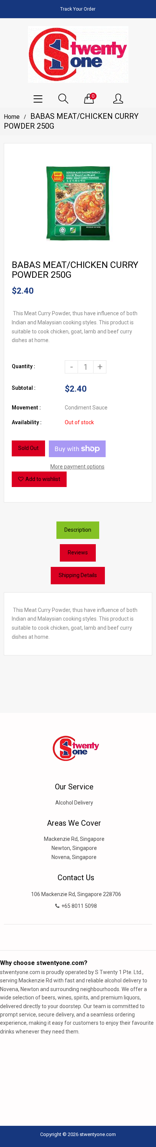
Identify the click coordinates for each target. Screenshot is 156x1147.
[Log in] (118, 99)
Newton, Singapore (74, 848)
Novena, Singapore (74, 857)
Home (12, 116)
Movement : (26, 408)
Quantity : (23, 366)
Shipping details (78, 575)
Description (77, 530)
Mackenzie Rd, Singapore (74, 839)
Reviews (78, 552)
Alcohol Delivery (74, 803)
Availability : (27, 422)
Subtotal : (24, 388)
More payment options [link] (77, 467)
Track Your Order (77, 9)
